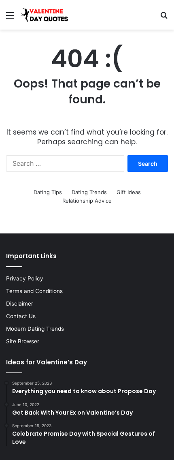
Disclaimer (19, 303)
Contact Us (21, 316)
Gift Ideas (129, 192)
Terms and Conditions (34, 291)
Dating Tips (48, 192)
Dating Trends (89, 192)
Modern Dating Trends (35, 328)
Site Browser (22, 341)
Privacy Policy (24, 278)
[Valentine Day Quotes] (44, 15)
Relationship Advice (87, 200)
